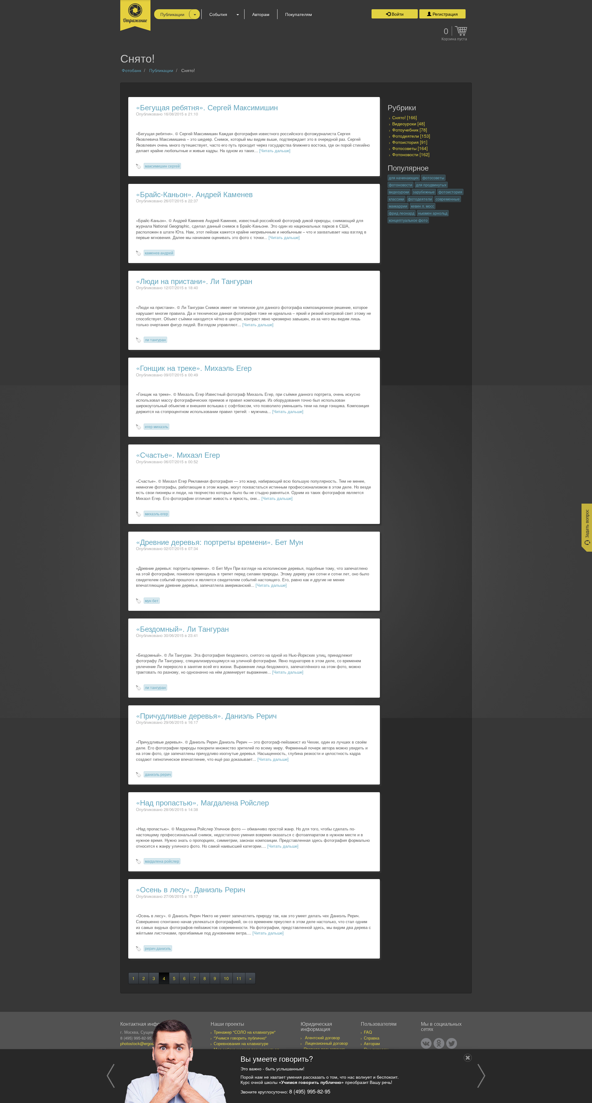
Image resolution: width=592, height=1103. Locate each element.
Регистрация (444, 14)
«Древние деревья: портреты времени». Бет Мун (219, 541)
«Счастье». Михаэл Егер (178, 454)
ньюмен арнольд (432, 213)
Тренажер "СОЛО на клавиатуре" (245, 1032)
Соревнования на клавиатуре (241, 1043)
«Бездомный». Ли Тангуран (182, 628)
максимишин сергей (162, 165)
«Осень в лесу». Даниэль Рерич (190, 889)
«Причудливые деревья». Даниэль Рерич (206, 715)
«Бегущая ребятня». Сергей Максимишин (207, 107)
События (218, 14)
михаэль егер (156, 513)
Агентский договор (322, 1037)
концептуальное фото (408, 220)
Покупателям (298, 14)
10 (226, 978)
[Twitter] (451, 1043)
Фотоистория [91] (409, 142)
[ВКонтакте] (426, 1043)
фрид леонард (401, 213)
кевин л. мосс (422, 206)
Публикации (172, 14)
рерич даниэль (158, 948)
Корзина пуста (454, 39)
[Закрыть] (468, 1058)
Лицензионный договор (326, 1043)
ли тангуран (155, 339)
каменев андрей (159, 252)
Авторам (260, 14)
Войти (397, 14)
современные (448, 198)
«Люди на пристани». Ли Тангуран (194, 280)
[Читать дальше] (274, 150)
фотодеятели (420, 198)
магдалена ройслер (162, 861)
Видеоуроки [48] (408, 123)
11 (238, 978)
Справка (371, 1038)
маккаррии (398, 206)
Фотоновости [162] (411, 154)
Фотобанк (131, 70)
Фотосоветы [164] (410, 148)
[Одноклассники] (439, 1043)
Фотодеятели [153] (411, 136)
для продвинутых (431, 184)
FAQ (368, 1032)
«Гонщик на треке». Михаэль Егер (194, 367)
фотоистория (450, 191)
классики (396, 198)
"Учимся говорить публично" (240, 1038)
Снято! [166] (404, 117)
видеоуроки (399, 191)
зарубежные (424, 191)
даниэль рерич (158, 774)
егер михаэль (156, 426)
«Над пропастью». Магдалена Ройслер (202, 802)
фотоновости (400, 184)
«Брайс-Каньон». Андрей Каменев (194, 194)
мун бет (151, 600)
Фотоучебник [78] (409, 130)
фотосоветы (433, 177)
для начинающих (404, 177)
